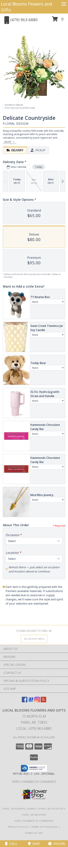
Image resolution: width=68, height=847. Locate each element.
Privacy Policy (18, 826)
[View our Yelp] (43, 701)
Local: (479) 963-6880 (34, 728)
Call (12, 843)
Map (35, 843)
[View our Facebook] (24, 701)
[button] (58, 20)
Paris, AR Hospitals (52, 808)
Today (38, 166)
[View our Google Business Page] (31, 701)
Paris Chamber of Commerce (34, 782)
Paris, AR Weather (34, 814)
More (7, 141)
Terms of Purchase (44, 826)
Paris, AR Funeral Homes (19, 808)
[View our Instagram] (37, 701)
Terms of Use (34, 832)
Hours (58, 843)
